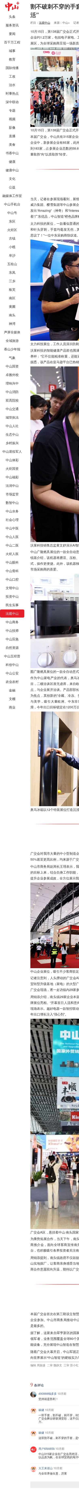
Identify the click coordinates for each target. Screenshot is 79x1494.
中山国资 (12, 366)
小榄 (12, 246)
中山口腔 (12, 579)
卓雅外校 (12, 374)
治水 (12, 84)
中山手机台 (12, 204)
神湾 (12, 323)
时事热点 (12, 93)
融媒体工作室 (12, 195)
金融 (12, 690)
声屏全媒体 (12, 332)
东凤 (12, 272)
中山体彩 (12, 460)
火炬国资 (12, 468)
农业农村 (12, 681)
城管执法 (12, 417)
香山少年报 (12, 349)
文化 (12, 178)
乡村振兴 (12, 443)
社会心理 (12, 519)
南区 (12, 298)
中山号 (12, 212)
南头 (12, 315)
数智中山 (12, 502)
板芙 (12, 289)
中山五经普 (12, 656)
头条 (12, 16)
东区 (12, 221)
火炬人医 (12, 553)
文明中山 (12, 588)
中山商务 (12, 622)
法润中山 (12, 485)
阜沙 (12, 255)
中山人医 (12, 536)
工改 (12, 76)
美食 (12, 144)
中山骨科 (12, 570)
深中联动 (12, 101)
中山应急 (12, 639)
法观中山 (12, 613)
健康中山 (12, 170)
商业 (12, 707)
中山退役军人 (12, 451)
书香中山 (12, 153)
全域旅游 (12, 340)
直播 (12, 136)
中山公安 (12, 673)
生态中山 (12, 434)
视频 (12, 119)
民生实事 (12, 605)
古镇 (12, 238)
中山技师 (12, 630)
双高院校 (12, 400)
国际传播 (12, 67)
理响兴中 (12, 383)
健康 (12, 161)
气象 (12, 357)
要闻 (12, 33)
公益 (12, 187)
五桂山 (12, 263)
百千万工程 (12, 42)
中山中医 (12, 528)
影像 (12, 127)
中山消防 (12, 391)
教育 (12, 59)
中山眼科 (12, 562)
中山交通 (12, 408)
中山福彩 (12, 477)
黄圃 (12, 306)
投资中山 (12, 596)
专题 (12, 110)
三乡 (12, 281)
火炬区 (12, 229)
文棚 (12, 698)
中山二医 (12, 545)
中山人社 (12, 425)
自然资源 (12, 647)
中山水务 (12, 511)
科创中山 (12, 664)
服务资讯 (12, 25)
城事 (12, 50)
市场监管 (12, 494)
